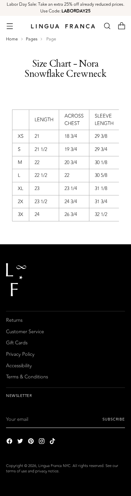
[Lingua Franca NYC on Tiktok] (53, 442)
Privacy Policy (20, 354)
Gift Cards (17, 343)
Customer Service (25, 332)
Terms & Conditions (27, 377)
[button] (107, 26)
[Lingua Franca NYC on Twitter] (21, 442)
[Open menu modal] (9, 26)
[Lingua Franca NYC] (63, 26)
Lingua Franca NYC (54, 466)
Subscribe (113, 419)
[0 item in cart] (121, 26)
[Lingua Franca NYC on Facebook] (10, 442)
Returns (14, 320)
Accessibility (19, 366)
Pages (31, 39)
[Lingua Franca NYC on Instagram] (42, 442)
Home (12, 39)
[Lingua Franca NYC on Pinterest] (32, 442)
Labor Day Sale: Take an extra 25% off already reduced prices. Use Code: (65, 7)
